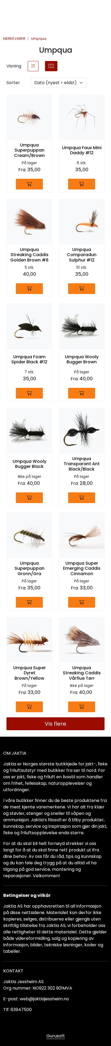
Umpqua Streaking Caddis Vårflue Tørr (82, 673)
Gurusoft (55, 1036)
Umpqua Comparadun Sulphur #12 (81, 255)
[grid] (51, 66)
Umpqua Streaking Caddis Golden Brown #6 (29, 255)
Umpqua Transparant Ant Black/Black (82, 464)
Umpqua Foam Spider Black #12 (29, 359)
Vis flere (55, 724)
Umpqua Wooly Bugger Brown (82, 359)
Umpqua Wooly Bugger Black (29, 464)
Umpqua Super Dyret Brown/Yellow (29, 673)
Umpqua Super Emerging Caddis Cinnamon (81, 568)
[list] (33, 66)
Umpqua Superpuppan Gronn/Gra (29, 568)
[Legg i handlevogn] (29, 184)
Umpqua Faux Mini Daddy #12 (82, 150)
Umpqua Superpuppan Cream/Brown (29, 150)
